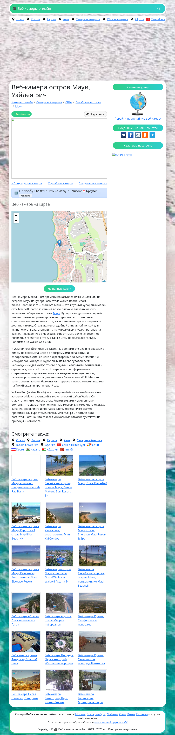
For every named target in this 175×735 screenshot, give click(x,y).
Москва (80, 714)
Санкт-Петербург (161, 19)
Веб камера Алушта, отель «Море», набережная (58, 620)
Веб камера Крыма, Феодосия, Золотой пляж (24, 659)
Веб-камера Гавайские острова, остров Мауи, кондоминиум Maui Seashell (91, 577)
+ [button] (16, 215)
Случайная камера (60, 183)
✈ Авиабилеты (21, 114)
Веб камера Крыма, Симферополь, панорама (91, 620)
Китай (68, 449)
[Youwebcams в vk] (123, 134)
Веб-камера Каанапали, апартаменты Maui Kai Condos (57, 532)
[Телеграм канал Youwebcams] (152, 134)
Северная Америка (88, 19)
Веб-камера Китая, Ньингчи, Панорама (24, 696)
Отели (20, 19)
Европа (51, 19)
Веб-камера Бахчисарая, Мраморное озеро (90, 698)
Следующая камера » (93, 183)
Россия (35, 19)
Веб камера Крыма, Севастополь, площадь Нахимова (91, 659)
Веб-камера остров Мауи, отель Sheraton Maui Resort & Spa (92, 532)
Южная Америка (117, 19)
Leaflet (103, 281)
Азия (66, 19)
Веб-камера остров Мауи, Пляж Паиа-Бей (92, 481)
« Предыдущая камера (26, 183)
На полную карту (59, 288)
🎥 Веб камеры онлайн (31, 8)
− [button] (16, 220)
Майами (112, 714)
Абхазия (52, 449)
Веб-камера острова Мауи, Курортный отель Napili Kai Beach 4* (25, 532)
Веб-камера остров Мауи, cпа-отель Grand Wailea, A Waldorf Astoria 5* (58, 575)
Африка (139, 19)
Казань (35, 449)
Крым (20, 449)
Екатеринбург (96, 714)
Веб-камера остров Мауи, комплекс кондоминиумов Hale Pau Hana (25, 485)
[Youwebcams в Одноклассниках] (145, 134)
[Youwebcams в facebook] (130, 134)
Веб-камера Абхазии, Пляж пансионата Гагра (25, 620)
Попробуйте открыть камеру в (44, 190)
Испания (142, 714)
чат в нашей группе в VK (111, 722)
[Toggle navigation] (158, 8)
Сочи (95, 445)
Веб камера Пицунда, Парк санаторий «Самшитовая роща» (59, 659)
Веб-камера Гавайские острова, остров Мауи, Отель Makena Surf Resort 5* (58, 487)
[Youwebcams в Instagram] (138, 134)
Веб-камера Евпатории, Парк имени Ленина (56, 698)
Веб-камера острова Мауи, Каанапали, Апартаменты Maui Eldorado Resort (25, 575)
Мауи (56, 313)
